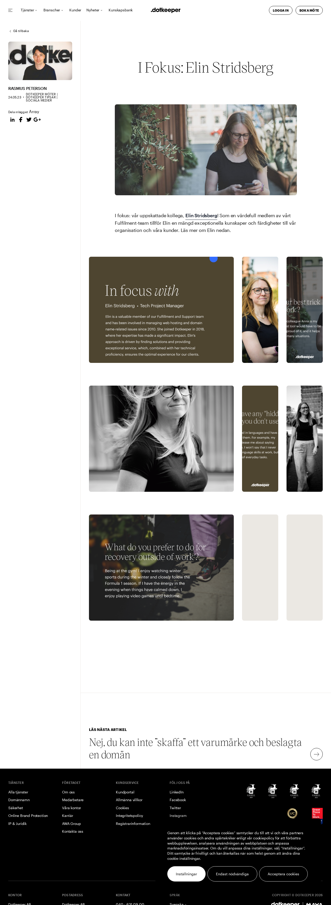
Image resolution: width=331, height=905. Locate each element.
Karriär (67, 815)
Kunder (75, 10)
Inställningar (186, 874)
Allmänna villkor (129, 800)
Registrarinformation (133, 823)
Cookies (122, 808)
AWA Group (71, 823)
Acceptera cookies (283, 874)
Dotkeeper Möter (41, 94)
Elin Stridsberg (201, 215)
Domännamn (19, 800)
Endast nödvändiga (232, 874)
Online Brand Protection (28, 815)
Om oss (68, 792)
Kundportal (125, 792)
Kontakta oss (72, 831)
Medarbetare (73, 800)
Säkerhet (15, 808)
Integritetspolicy (129, 815)
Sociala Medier (39, 100)
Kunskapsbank (121, 10)
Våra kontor (71, 808)
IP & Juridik (17, 823)
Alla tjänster (18, 792)
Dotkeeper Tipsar (41, 97)
